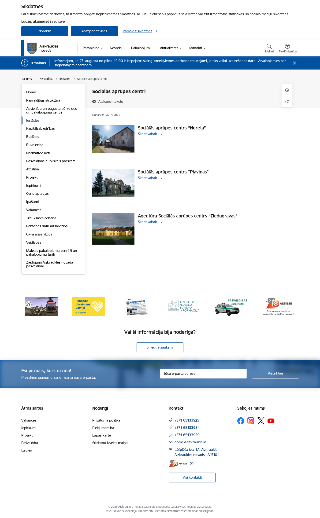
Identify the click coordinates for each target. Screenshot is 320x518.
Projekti (32, 177)
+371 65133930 (187, 435)
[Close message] (294, 63)
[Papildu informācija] (191, 463)
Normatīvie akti (38, 153)
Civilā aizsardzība (39, 234)
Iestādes (32, 120)
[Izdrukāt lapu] (287, 90)
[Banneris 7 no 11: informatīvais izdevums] (136, 306)
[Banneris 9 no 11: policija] (231, 306)
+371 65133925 (187, 420)
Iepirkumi (33, 185)
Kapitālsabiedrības (40, 128)
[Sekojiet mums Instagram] (250, 420)
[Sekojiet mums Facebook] (240, 420)
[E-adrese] (178, 463)
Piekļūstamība (103, 428)
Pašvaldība (29, 443)
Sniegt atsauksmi (160, 347)
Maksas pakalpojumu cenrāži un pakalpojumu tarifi (51, 252)
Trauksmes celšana (41, 218)
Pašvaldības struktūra (43, 100)
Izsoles (26, 450)
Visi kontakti (192, 477)
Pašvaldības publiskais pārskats (50, 161)
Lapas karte (101, 435)
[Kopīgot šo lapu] (287, 101)
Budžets (32, 136)
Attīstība (32, 169)
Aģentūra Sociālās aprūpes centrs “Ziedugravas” (187, 216)
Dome (31, 92)
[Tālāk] (288, 306)
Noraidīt (44, 31)
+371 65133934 (187, 427)
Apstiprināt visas (94, 31)
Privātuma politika (106, 420)
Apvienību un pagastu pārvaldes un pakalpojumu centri (51, 110)
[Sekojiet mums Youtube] (271, 420)
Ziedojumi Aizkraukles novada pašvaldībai (49, 264)
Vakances (33, 210)
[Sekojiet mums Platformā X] (260, 420)
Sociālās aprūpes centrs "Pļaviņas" (173, 172)
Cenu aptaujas (37, 193)
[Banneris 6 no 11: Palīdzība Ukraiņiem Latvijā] (88, 306)
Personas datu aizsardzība (47, 226)
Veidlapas (33, 242)
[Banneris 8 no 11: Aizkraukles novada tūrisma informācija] (183, 306)
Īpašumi (32, 201)
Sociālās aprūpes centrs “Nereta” (172, 128)
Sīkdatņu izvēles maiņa (110, 443)
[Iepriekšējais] (32, 306)
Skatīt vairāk (147, 134)
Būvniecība (34, 145)
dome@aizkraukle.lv (190, 442)
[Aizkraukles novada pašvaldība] (42, 48)
